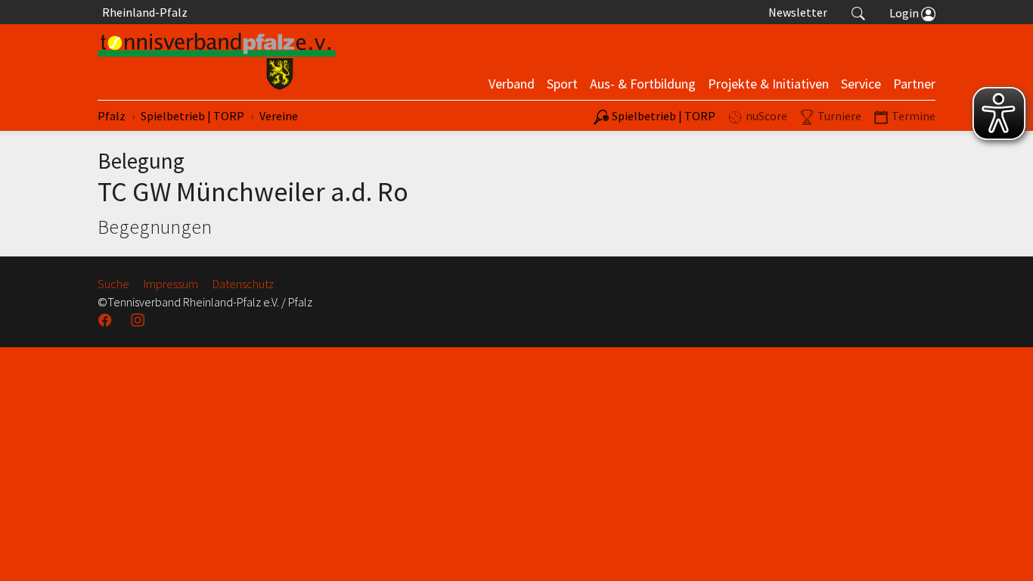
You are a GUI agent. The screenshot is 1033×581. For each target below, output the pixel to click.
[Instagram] (139, 320)
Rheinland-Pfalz (143, 12)
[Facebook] (107, 320)
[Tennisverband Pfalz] (217, 62)
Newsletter (797, 12)
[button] (858, 12)
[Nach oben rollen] (1003, 551)
